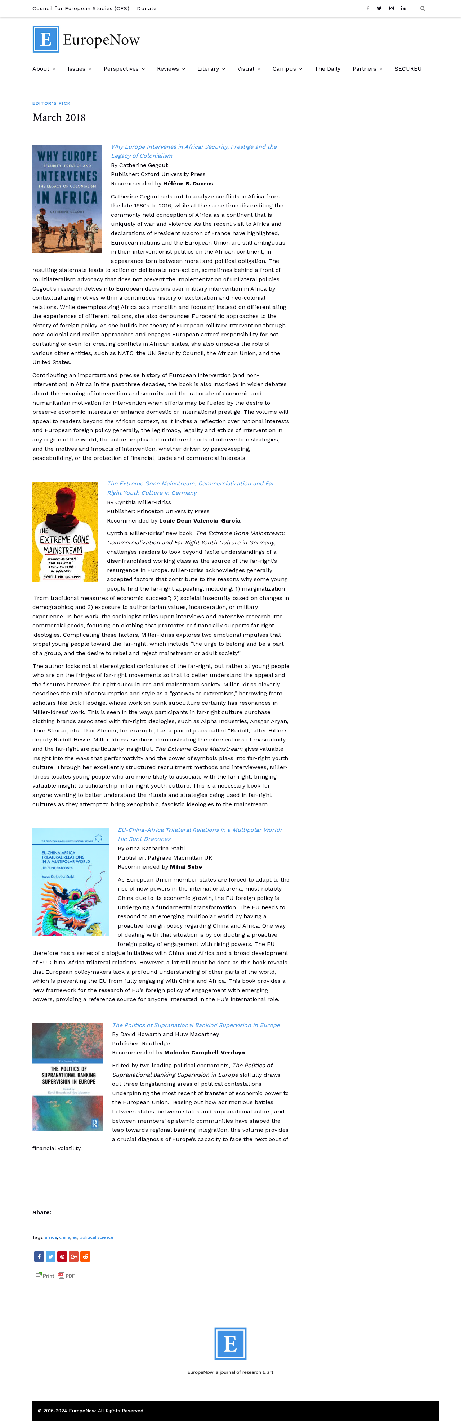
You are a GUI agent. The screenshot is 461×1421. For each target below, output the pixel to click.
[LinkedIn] (403, 8)
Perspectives (121, 68)
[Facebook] (370, 8)
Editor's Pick (51, 103)
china (64, 1237)
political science (96, 1237)
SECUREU (408, 68)
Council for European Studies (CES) (81, 8)
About (40, 68)
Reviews (168, 68)
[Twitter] (379, 8)
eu (74, 1237)
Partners (364, 68)
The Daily (327, 68)
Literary (208, 68)
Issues (76, 68)
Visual (245, 68)
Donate (147, 8)
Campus (284, 68)
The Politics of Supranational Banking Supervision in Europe (196, 1025)
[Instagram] (392, 8)
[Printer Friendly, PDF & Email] (54, 1279)
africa (51, 1237)
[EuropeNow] (86, 51)
